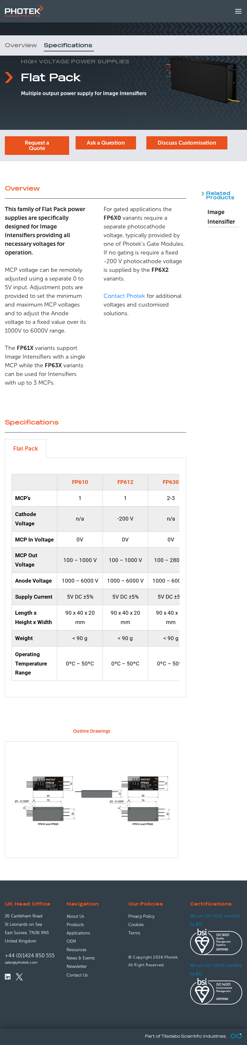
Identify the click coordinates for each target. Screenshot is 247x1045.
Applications (78, 933)
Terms (134, 933)
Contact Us (77, 975)
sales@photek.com (21, 962)
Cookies (136, 924)
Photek (171, 957)
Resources (77, 949)
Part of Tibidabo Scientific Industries (185, 1037)
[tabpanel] (95, 577)
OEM (71, 941)
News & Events (81, 958)
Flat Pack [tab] (25, 448)
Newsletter (77, 966)
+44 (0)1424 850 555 (30, 955)
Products (75, 924)
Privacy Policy (141, 916)
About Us (75, 916)
